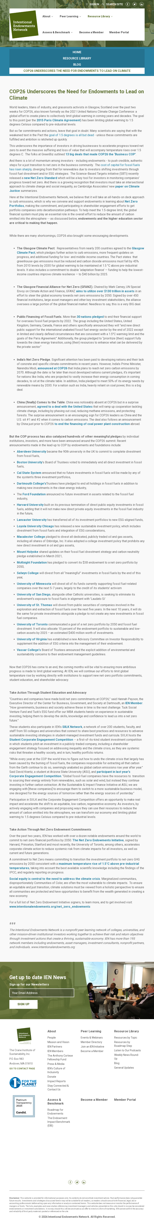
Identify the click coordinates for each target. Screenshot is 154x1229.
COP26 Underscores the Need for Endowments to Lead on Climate (77, 71)
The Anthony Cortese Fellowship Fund (60, 1057)
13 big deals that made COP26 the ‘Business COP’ (101, 154)
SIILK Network (72, 727)
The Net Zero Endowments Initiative (98, 840)
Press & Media (56, 1063)
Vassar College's (29, 650)
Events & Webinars (92, 1037)
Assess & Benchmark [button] (56, 32)
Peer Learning (91, 1031)
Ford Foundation (34, 494)
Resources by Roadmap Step (123, 1044)
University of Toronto (32, 624)
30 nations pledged (90, 317)
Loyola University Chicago (35, 526)
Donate (52, 1076)
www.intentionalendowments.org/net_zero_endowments (49, 906)
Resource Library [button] (99, 16)
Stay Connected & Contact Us (58, 1087)
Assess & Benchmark (56, 1101)
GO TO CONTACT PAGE (22, 1068)
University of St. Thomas (34, 605)
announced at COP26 (52, 368)
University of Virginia (32, 639)
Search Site (114, 4)
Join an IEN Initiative (92, 1046)
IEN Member (134, 703)
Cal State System (29, 473)
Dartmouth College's (31, 483)
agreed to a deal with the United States (65, 406)
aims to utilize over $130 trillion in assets (105, 291)
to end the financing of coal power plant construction (92, 424)
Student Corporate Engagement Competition (41, 739)
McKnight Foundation (32, 562)
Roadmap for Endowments (55, 1111)
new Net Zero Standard (40, 178)
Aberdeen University (31, 451)
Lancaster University (32, 520)
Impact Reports (57, 1081)
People (52, 1037)
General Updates (124, 1067)
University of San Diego (34, 594)
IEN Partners (55, 1046)
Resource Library (77, 58)
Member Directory (91, 1042)
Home (77, 52)
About (52, 1031)
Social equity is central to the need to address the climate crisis (54, 879)
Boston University (29, 462)
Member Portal (119, 32)
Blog (77, 64)
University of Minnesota (34, 584)
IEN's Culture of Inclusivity (56, 1070)
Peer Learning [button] (69, 16)
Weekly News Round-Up (126, 1056)
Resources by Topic (125, 1037)
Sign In (94, 4)
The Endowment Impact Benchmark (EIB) (59, 1122)
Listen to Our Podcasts (127, 1050)
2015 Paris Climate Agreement (58, 120)
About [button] (46, 16)
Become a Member (91, 32)
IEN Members (55, 1051)
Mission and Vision (58, 1042)
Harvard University (30, 505)
